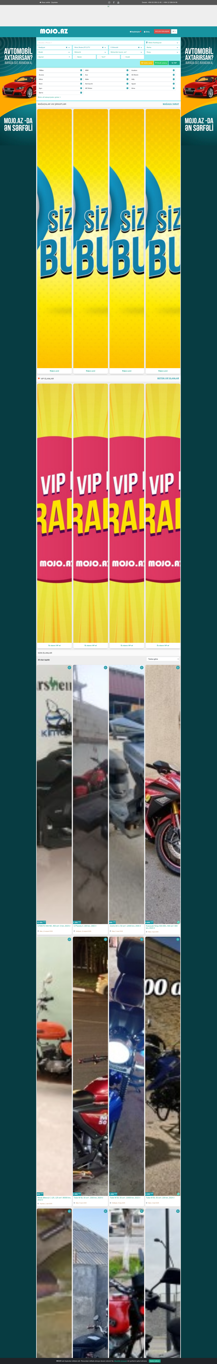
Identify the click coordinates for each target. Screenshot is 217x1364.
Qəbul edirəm (155, 1361)
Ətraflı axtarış (162, 63)
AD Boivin (152, 75)
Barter (79, 57)
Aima (152, 88)
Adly (152, 79)
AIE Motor (106, 88)
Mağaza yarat (171, 104)
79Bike (60, 70)
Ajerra (60, 93)
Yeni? (103, 57)
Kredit (128, 57)
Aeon (60, 84)
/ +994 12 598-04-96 (170, 2)
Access (60, 75)
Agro (60, 88)
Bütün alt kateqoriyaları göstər (49, 97)
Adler (106, 79)
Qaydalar (54, 2)
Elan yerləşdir (163, 31)
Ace (106, 75)
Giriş (147, 32)
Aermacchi (106, 84)
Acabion (152, 70)
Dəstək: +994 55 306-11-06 (152, 2)
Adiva (60, 79)
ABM (106, 70)
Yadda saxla (147, 63)
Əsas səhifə (45, 2)
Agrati (152, 84)
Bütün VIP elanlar (168, 378)
